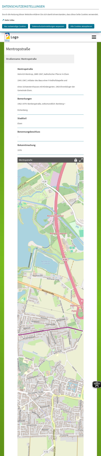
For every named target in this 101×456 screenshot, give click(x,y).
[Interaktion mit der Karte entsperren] (75, 160)
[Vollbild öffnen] (81, 160)
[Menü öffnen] (94, 37)
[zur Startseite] (47, 37)
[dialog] (50, 16)
